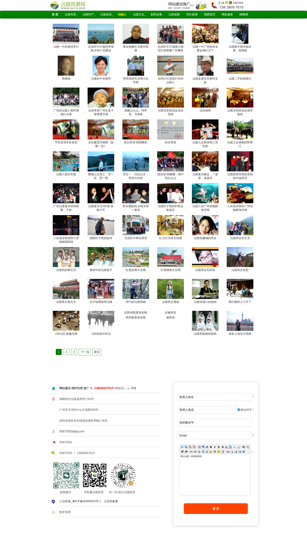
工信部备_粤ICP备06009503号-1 (80, 501)
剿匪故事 (156, 14)
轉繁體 (243, 14)
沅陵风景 (70, 14)
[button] (182, 447)
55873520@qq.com (71, 431)
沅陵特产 (88, 14)
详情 (133, 388)
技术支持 (65, 512)
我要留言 (209, 14)
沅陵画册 (174, 14)
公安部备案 (111, 501)
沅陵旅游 (106, 14)
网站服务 (227, 14)
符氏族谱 (192, 14)
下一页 (84, 352)
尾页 (97, 352)
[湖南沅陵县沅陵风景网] (71, 8)
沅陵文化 (138, 14)
